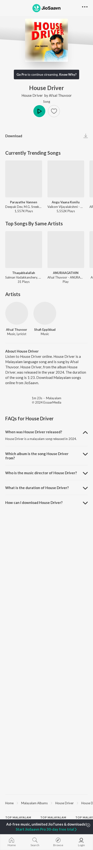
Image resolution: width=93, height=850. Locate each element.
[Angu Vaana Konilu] (65, 179)
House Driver (32, 95)
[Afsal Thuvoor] (16, 313)
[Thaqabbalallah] (23, 249)
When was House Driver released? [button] (33, 432)
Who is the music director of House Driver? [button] (41, 473)
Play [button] (39, 111)
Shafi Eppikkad (45, 329)
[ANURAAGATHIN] (65, 249)
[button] (54, 111)
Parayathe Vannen (23, 202)
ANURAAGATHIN (65, 273)
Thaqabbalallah (23, 273)
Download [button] (13, 136)
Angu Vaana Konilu (66, 202)
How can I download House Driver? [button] (33, 502)
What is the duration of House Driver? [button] (37, 487)
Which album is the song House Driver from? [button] (36, 455)
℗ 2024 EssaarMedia (46, 402)
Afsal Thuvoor (60, 95)
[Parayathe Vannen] (23, 179)
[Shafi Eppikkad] (44, 313)
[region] (46, 802)
